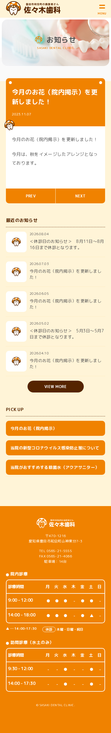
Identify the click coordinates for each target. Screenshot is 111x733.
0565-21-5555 (59, 550)
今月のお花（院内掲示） (33, 428)
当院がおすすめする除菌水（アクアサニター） (54, 467)
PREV (31, 196)
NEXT (80, 196)
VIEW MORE (55, 386)
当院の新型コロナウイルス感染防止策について (54, 448)
